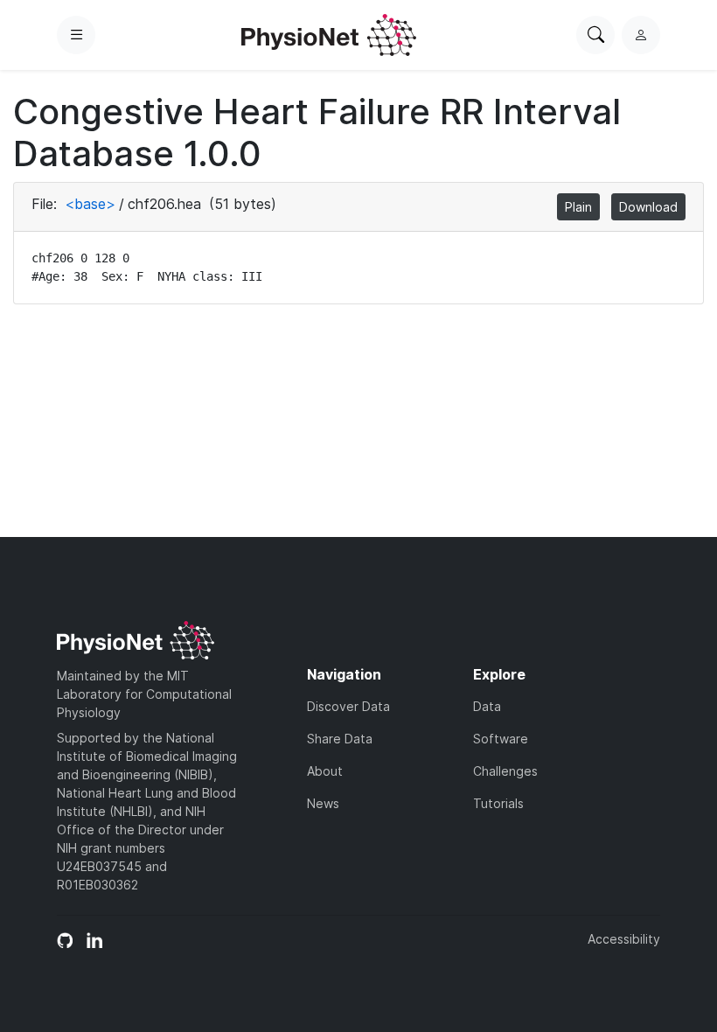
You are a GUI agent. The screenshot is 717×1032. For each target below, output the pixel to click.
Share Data (339, 738)
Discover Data (348, 706)
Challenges (505, 771)
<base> (90, 204)
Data (487, 706)
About (325, 771)
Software (500, 738)
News (323, 803)
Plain (578, 206)
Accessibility (624, 938)
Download (648, 206)
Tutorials (498, 803)
